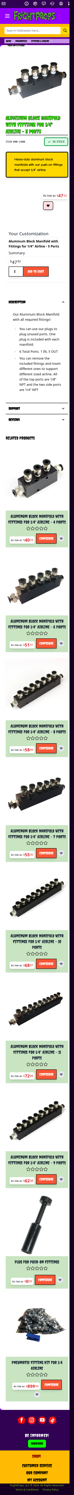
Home (8, 41)
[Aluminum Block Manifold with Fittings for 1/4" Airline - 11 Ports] (35, 1058)
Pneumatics (21, 41)
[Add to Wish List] (48, 205)
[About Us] (26, 3)
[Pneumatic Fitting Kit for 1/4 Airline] (35, 1389)
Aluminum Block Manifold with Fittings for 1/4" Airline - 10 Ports (34, 985)
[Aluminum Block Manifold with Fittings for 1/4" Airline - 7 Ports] (35, 830)
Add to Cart (36, 271)
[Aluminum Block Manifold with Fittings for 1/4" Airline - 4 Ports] (35, 488)
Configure (48, 551)
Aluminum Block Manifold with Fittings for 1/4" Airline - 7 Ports (34, 871)
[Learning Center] (52, 3)
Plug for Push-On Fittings (35, 1321)
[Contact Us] (44, 3)
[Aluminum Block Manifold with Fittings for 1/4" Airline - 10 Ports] (35, 944)
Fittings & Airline (40, 41)
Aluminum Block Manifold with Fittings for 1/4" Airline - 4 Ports (34, 528)
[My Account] (61, 3)
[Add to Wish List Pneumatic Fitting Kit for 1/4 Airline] (35, 1455)
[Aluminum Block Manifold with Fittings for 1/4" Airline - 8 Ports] (35, 716)
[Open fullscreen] (37, 80)
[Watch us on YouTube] (40, 1481)
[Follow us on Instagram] (29, 1481)
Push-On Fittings (16, 45)
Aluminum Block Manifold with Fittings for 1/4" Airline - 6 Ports (34, 642)
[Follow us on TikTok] (50, 1481)
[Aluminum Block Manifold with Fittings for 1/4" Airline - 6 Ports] (35, 602)
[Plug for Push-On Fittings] (35, 1286)
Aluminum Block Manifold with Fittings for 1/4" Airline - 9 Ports (34, 1213)
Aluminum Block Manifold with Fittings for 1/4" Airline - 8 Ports (34, 756)
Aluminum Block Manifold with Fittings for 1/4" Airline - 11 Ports (34, 1099)
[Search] (65, 30)
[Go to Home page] (34, 16)
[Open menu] (7, 16)
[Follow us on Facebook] (19, 1481)
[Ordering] (35, 3)
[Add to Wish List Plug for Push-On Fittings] (35, 1347)
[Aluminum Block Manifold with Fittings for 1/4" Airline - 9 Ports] (35, 1172)
